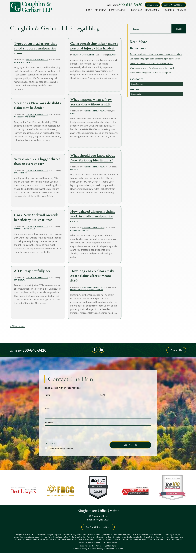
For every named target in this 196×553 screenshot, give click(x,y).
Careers (169, 10)
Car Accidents (20, 173)
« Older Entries (17, 326)
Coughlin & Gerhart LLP (37, 60)
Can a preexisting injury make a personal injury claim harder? (94, 46)
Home (89, 10)
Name (47, 394)
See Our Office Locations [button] (98, 527)
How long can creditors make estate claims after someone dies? (92, 275)
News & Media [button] (152, 10)
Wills (32, 229)
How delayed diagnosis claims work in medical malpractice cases (92, 216)
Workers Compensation (24, 117)
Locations (136, 10)
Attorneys (100, 10)
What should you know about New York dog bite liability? (92, 158)
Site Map (92, 546)
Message (49, 422)
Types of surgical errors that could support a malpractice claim (35, 48)
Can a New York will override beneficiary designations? (36, 217)
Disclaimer (50, 443)
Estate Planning (21, 229)
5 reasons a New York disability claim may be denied (37, 105)
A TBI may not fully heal (32, 270)
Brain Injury (19, 280)
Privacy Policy (101, 546)
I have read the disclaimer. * (62, 448)
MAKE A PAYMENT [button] (173, 4)
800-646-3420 (130, 4)
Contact (181, 10)
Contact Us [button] (176, 350)
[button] (193, 533)
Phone (102, 394)
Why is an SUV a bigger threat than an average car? (37, 161)
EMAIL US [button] (152, 4)
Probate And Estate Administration (86, 290)
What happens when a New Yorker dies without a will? (91, 102)
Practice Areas (117, 10)
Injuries (112, 55)
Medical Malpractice (23, 62)
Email (48, 408)
